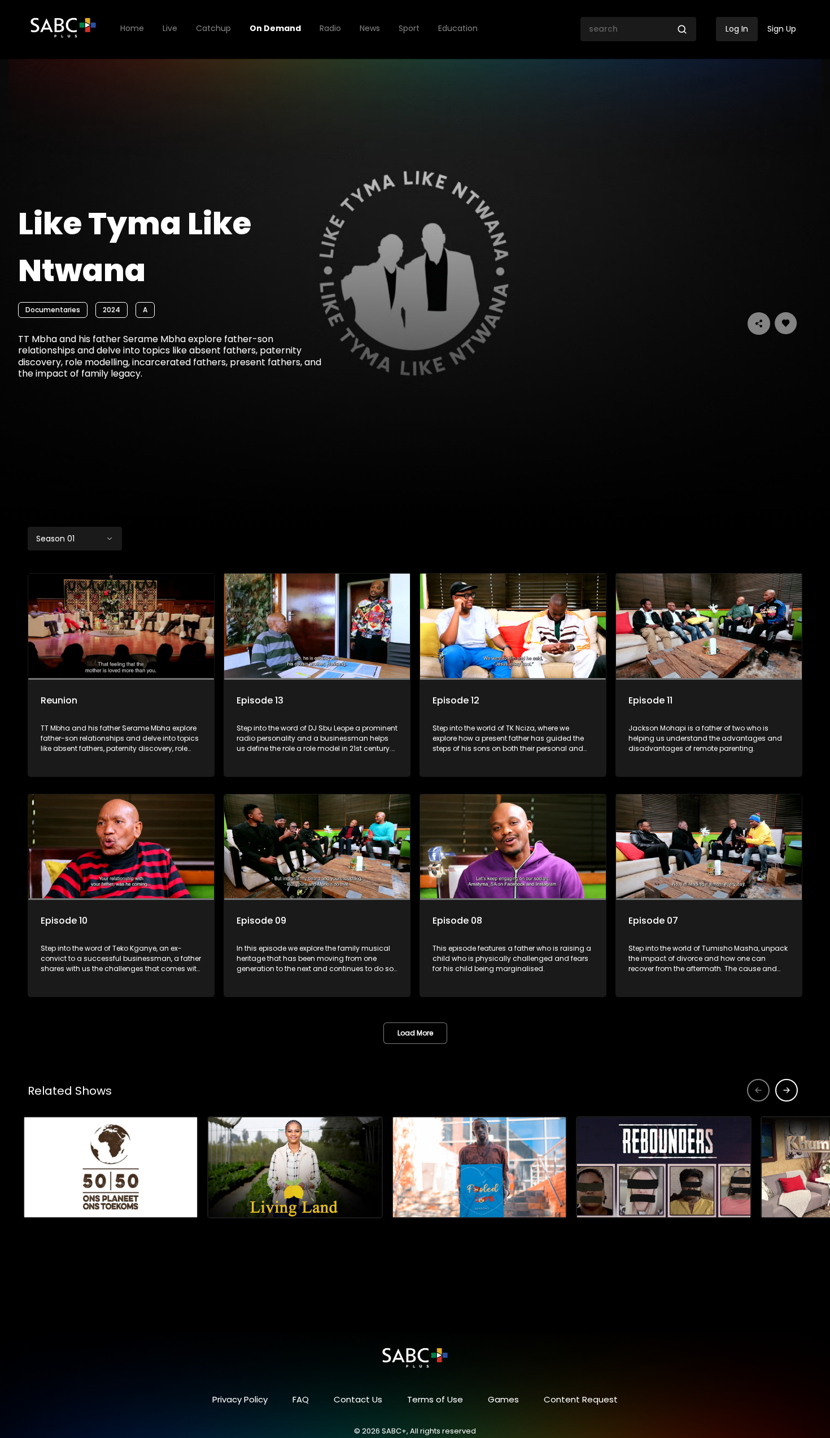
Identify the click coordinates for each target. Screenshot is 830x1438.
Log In (737, 28)
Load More (415, 1033)
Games (503, 1399)
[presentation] (786, 1090)
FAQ (300, 1399)
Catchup (213, 28)
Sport (409, 28)
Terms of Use (435, 1399)
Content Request (581, 1399)
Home (132, 28)
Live (170, 28)
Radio (330, 28)
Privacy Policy (240, 1399)
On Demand (275, 28)
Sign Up (781, 28)
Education (458, 28)
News (370, 28)
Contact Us (358, 1399)
